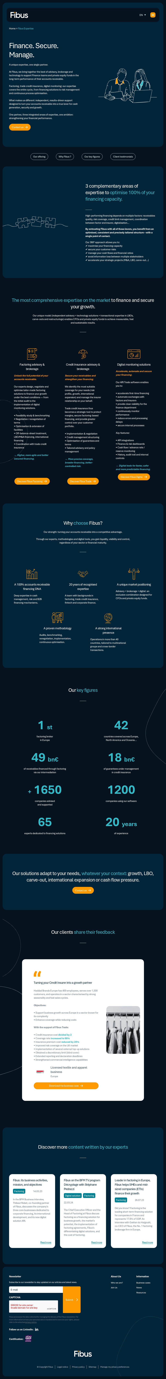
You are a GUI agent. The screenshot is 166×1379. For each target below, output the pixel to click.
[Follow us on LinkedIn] (36, 1329)
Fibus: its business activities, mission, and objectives (30, 1182)
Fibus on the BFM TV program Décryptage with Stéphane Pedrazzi (82, 1184)
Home (12, 28)
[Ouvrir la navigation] (152, 15)
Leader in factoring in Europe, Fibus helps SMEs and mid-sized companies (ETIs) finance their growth (132, 1186)
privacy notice (30, 1322)
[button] (143, 15)
